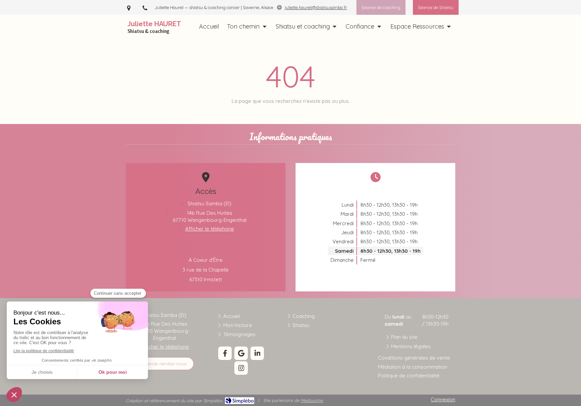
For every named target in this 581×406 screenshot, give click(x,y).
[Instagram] (241, 368)
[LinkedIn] (257, 353)
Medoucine (312, 400)
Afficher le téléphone (209, 229)
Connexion (443, 399)
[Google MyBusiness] (241, 353)
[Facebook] (225, 353)
